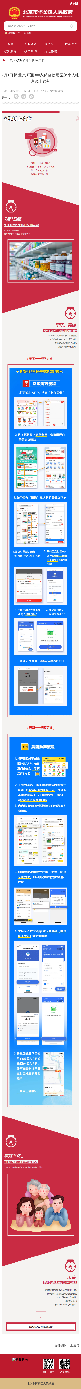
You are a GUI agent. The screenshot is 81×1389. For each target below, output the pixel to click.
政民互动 (30, 51)
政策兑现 (71, 44)
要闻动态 (30, 44)
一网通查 (26, 33)
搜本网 (12, 33)
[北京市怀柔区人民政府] (41, 8)
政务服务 (10, 51)
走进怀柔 (50, 51)
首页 (10, 44)
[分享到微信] (16, 96)
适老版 (74, 3)
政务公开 (50, 44)
